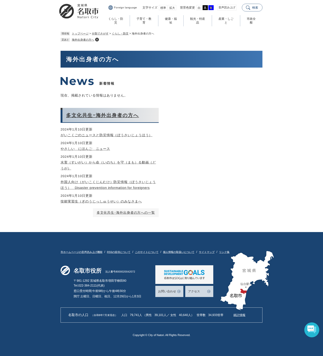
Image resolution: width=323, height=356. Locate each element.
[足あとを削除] (97, 39)
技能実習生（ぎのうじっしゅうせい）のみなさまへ (101, 201)
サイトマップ (207, 252)
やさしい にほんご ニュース (85, 149)
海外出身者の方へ (83, 39)
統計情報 (239, 315)
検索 (255, 7)
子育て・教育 (143, 20)
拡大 (172, 7)
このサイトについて (147, 252)
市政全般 (251, 20)
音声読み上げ (227, 7)
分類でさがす (100, 33)
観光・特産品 (197, 20)
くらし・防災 (115, 20)
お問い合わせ (167, 291)
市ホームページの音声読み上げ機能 (81, 252)
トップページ (80, 33)
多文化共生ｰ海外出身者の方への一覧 (126, 212)
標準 (163, 7)
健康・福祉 (171, 20)
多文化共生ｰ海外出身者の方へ (102, 115)
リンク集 (224, 252)
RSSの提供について (118, 252)
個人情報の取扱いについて (178, 252)
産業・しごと (226, 20)
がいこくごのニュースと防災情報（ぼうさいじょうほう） (106, 135)
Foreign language (125, 7)
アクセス (194, 291)
